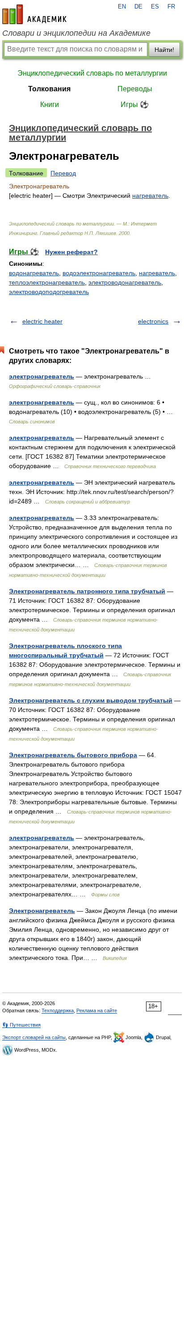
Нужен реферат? (71, 252)
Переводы (134, 89)
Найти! (164, 49)
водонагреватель (34, 273)
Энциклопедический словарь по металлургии (92, 73)
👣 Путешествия (21, 1024)
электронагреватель (41, 376)
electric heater (42, 321)
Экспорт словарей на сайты (34, 1037)
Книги (49, 104)
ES (155, 7)
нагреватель (150, 195)
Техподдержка (58, 1010)
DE (138, 7)
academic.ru (34, 14)
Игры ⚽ (135, 104)
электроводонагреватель (124, 282)
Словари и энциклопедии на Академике (76, 33)
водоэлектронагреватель (99, 273)
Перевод (63, 173)
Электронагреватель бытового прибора (73, 755)
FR (171, 7)
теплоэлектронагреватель (47, 282)
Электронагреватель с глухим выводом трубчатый (90, 700)
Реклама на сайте (96, 1010)
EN (122, 7)
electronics (153, 321)
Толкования (49, 89)
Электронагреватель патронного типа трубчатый (87, 591)
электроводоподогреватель (49, 291)
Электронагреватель (42, 910)
